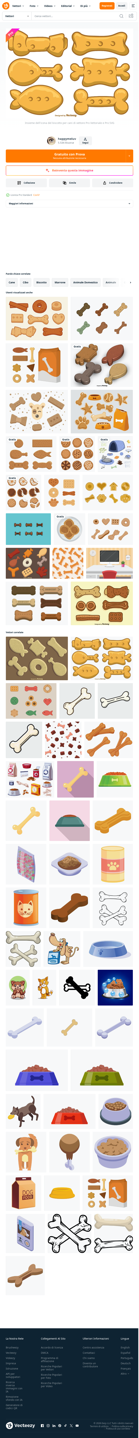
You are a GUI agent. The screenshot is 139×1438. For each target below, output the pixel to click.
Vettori (16, 6)
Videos (48, 6)
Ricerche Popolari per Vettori (51, 1366)
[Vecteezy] (5, 5)
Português (124, 1356)
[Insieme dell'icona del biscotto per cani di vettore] (37, 656)
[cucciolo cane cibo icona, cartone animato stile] (23, 1191)
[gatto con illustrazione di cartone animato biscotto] (44, 986)
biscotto (41, 280)
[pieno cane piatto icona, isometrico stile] (69, 862)
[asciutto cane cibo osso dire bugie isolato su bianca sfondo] (25, 1273)
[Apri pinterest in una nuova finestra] (59, 1423)
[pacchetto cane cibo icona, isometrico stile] (25, 1231)
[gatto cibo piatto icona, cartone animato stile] (26, 905)
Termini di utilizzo (96, 1424)
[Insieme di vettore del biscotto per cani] (37, 601)
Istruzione (12, 1366)
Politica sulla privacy (119, 1424)
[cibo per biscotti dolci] (69, 527)
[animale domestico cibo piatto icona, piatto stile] (62, 1191)
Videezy (10, 1356)
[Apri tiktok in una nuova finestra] (65, 1423)
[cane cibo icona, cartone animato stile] (113, 862)
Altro (121, 1371)
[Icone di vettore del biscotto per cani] (37, 409)
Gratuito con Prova (69, 156)
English (122, 1345)
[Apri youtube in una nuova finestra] (77, 1423)
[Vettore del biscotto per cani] (102, 316)
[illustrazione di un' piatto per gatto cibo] (108, 947)
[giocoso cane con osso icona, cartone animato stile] (26, 1150)
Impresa (11, 1361)
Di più (84, 6)
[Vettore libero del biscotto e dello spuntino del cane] (108, 490)
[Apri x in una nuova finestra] (71, 1423)
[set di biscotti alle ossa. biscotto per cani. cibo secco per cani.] (108, 738)
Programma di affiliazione (49, 1357)
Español (123, 1351)
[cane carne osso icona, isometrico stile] (69, 1150)
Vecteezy (11, 1351)
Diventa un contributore (90, 1363)
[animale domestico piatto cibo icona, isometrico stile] (113, 1150)
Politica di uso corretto (115, 1426)
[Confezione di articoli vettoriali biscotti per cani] (37, 363)
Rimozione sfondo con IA (14, 1396)
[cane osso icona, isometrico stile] (25, 1025)
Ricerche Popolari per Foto (51, 1374)
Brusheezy (12, 1345)
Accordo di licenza (52, 1345)
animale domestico (85, 280)
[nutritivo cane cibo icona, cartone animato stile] (115, 777)
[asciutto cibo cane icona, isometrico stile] (26, 862)
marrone (60, 280)
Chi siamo (89, 1356)
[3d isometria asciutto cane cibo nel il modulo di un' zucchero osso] (69, 905)
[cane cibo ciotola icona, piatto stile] (69, 818)
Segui (85, 142)
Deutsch (123, 1361)
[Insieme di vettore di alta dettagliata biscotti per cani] (102, 363)
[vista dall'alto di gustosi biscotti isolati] (23, 490)
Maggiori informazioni (21, 201)
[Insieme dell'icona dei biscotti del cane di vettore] (28, 561)
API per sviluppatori (13, 1373)
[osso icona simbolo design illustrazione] (77, 986)
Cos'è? (36, 195)
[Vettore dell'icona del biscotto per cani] (110, 527)
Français (123, 1366)
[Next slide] (124, 280)
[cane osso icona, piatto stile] (75, 777)
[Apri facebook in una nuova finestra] (42, 1423)
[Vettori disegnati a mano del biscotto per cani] (102, 601)
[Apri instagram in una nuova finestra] (48, 1423)
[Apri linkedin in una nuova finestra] (53, 1423)
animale (111, 280)
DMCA (44, 1351)
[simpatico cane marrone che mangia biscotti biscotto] (18, 986)
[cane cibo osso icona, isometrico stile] (113, 818)
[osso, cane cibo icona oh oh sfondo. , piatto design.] (69, 1025)
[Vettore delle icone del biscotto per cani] (37, 316)
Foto (32, 6)
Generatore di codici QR (14, 1404)
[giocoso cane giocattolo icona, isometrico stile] (23, 1109)
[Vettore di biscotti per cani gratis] (28, 527)
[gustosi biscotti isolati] (77, 452)
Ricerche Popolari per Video (51, 1383)
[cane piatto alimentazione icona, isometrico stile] (115, 1109)
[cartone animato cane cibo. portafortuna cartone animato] (62, 947)
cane (12, 280)
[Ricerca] (121, 16)
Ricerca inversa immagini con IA (14, 1385)
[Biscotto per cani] (31, 452)
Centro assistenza (93, 1345)
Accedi (121, 5)
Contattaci (89, 1351)
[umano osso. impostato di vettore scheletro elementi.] (113, 905)
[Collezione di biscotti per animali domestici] (31, 699)
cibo (25, 280)
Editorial (66, 6)
